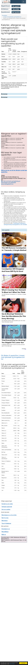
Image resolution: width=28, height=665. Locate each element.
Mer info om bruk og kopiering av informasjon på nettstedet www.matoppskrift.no (10, 182)
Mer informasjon (12, 663)
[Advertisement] (14, 113)
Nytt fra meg (5, 518)
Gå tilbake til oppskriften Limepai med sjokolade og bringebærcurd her (12, 357)
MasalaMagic (5, 531)
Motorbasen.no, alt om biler (9, 515)
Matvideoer (5, 520)
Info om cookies (6, 509)
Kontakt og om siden (7, 504)
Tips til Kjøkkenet (6, 523)
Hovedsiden (4, 15)
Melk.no (4, 534)
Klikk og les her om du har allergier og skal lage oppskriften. (14, 171)
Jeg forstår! (23, 663)
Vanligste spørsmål (7, 506)
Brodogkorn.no (6, 529)
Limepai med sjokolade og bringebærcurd (12, 16)
